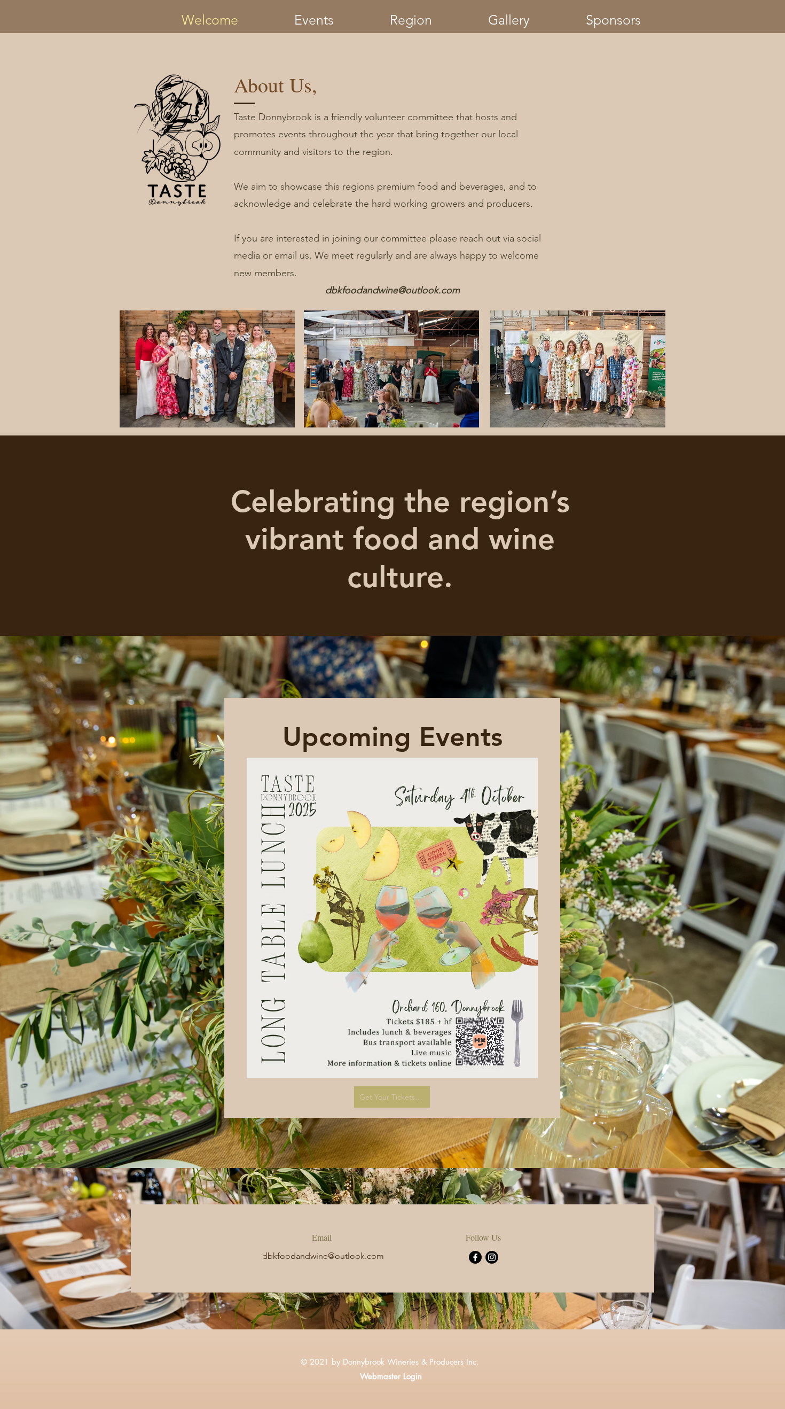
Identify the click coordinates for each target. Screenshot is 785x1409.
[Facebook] (475, 1257)
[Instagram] (491, 1257)
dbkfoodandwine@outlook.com (392, 290)
